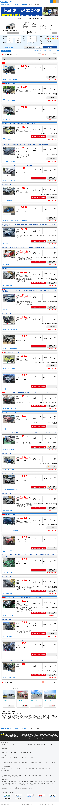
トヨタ (12, 732)
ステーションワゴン (27, 757)
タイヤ (46, 736)
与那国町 (31, 784)
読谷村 (43, 762)
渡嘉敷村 (48, 783)
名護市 (2, 763)
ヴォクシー (24, 752)
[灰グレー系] (55, 36)
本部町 (8, 776)
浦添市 (26, 762)
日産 (12, 734)
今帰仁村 (14, 776)
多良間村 (21, 784)
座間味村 (52, 783)
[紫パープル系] (57, 36)
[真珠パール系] (50, 36)
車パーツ (55, 736)
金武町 (8, 770)
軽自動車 (45, 734)
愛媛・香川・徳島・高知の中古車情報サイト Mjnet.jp (23, 788)
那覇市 (12, 762)
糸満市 (40, 762)
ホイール (42, 736)
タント (7, 752)
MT (33, 42)
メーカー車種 (5, 36)
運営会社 (23, 804)
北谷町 (23, 762)
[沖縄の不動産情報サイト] (30, 795)
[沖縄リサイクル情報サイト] (18, 798)
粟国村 (45, 783)
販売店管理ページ (53, 804)
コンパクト (15, 757)
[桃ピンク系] (47, 38)
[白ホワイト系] (45, 36)
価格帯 (4, 38)
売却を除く (50, 41)
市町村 (24, 36)
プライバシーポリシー (33, 804)
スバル (16, 744)
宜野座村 (9, 783)
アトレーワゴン (15, 752)
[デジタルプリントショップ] (7, 798)
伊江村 (42, 783)
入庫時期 (24, 38)
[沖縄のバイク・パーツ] (41, 795)
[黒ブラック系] (47, 36)
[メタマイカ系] (52, 36)
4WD (34, 44)
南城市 (5, 763)
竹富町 (28, 784)
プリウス (21, 735)
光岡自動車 (34, 744)
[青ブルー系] (53, 36)
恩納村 (22, 781)
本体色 (41, 36)
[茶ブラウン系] (45, 38)
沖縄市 (2, 762)
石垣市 (25, 784)
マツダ (11, 744)
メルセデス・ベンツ (40, 744)
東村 (41, 781)
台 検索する (50, 47)
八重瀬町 (36, 762)
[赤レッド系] (48, 38)
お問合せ (27, 804)
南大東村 (13, 784)
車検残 (24, 40)
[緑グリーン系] (50, 38)
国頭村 (39, 781)
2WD (29, 44)
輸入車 (24, 734)
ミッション (24, 42)
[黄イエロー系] (55, 38)
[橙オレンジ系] (53, 38)
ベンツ (19, 734)
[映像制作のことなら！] (18, 795)
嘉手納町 (50, 762)
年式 (3, 40)
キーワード (41, 43)
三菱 (13, 744)
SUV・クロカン (20, 757)
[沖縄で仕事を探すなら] (52, 795)
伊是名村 (38, 783)
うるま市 (15, 762)
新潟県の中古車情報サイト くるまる (6, 788)
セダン (35, 757)
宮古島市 (17, 784)
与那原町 (46, 762)
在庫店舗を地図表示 (6, 50)
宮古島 (18, 776)
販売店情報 (27, 738)
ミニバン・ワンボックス (8, 757)
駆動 (23, 44)
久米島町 (6, 784)
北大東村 (9, 784)
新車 (42, 41)
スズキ (23, 744)
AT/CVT (30, 42)
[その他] (57, 38)
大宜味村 (35, 781)
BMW (45, 744)
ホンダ (15, 734)
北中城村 (53, 762)
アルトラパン (3, 752)
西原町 (5, 762)
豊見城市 (19, 762)
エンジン (50, 736)
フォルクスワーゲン (50, 744)
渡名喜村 (2, 784)
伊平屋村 (34, 783)
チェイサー (29, 752)
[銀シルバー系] (48, 36)
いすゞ (26, 744)
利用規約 (39, 804)
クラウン (20, 752)
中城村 (29, 762)
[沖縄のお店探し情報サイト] (7, 795)
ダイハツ (19, 744)
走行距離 (4, 42)
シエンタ (9, 732)
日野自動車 (30, 744)
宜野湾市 (8, 762)
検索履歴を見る (38, 50)
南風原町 (32, 762)
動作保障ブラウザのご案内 (45, 804)
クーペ (32, 757)
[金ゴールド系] (52, 38)
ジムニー (10, 752)
